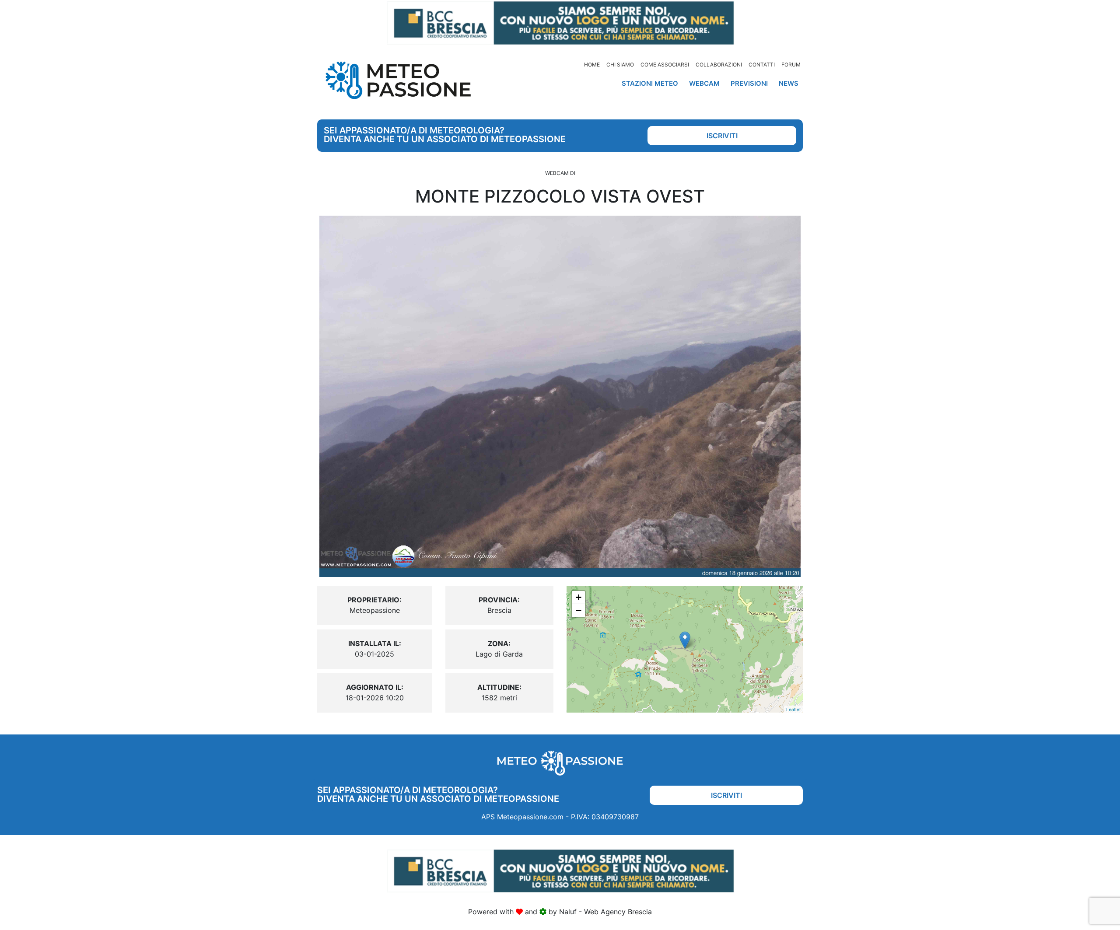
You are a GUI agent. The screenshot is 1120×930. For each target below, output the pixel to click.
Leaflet (793, 709)
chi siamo (620, 64)
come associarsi (664, 64)
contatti (762, 64)
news (788, 83)
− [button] (578, 610)
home (592, 64)
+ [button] (578, 597)
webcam (704, 83)
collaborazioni (719, 64)
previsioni (749, 83)
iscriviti (722, 135)
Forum (791, 64)
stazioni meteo (650, 83)
